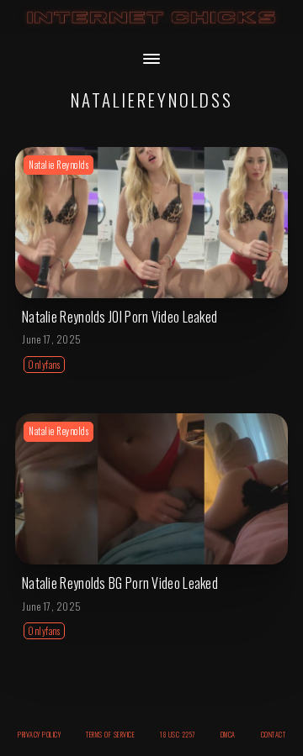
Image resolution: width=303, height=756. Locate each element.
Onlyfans (44, 364)
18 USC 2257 (177, 734)
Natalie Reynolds (58, 164)
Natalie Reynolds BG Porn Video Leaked (120, 583)
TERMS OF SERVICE (110, 734)
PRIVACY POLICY (39, 734)
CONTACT (273, 734)
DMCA (228, 734)
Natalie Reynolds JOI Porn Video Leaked (119, 317)
